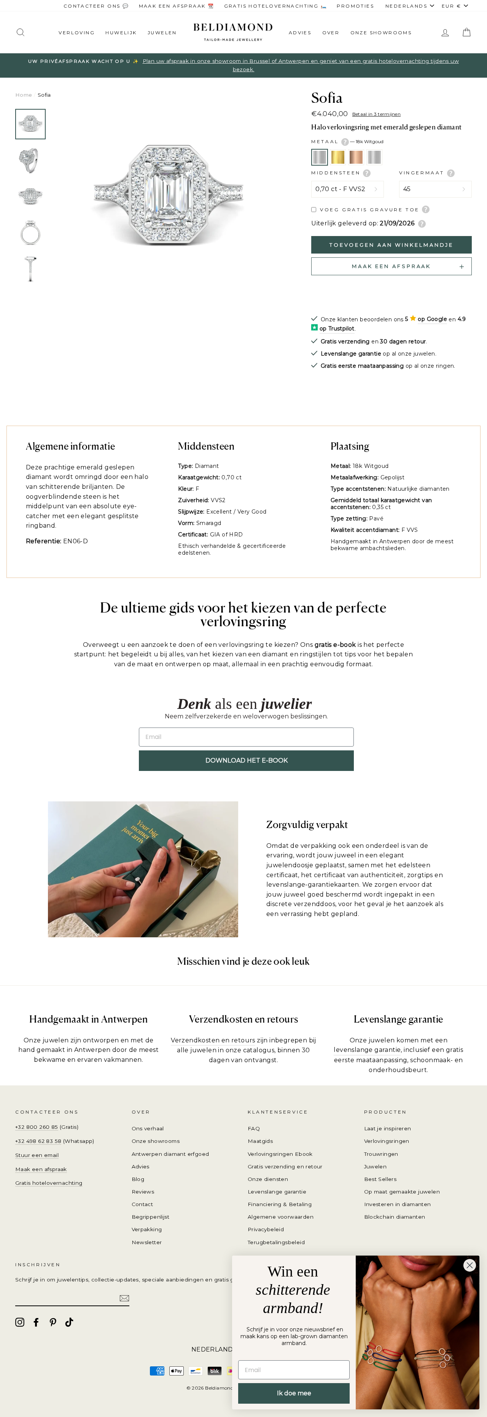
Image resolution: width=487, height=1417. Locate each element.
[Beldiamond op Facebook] (36, 1322)
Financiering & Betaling (280, 1204)
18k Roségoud (356, 157)
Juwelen (375, 1166)
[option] (243, 65)
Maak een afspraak (41, 1169)
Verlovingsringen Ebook (280, 1154)
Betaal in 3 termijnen (376, 114)
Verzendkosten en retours (213, 1040)
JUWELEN (162, 32)
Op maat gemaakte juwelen (402, 1192)
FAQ (254, 1128)
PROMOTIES (355, 6)
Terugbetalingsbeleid (276, 1242)
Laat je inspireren (387, 1128)
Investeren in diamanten (397, 1204)
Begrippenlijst (151, 1217)
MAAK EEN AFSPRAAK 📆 (177, 6)
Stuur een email (37, 1155)
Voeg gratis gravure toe (370, 209)
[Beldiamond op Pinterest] (52, 1322)
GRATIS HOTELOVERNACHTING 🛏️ (275, 6)
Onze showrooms (381, 32)
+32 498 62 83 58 (38, 1141)
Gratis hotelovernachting (49, 1183)
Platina (374, 157)
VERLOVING (77, 32)
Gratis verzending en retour (285, 1166)
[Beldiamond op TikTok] (69, 1322)
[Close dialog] (469, 1265)
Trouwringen (381, 1154)
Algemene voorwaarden (281, 1217)
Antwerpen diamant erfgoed (170, 1154)
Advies (300, 32)
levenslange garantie (367, 1049)
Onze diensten (268, 1179)
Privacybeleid (266, 1229)
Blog (138, 1179)
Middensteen (337, 173)
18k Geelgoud (337, 157)
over (331, 32)
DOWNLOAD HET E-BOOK (246, 760)
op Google (432, 319)
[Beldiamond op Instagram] (19, 1322)
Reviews (143, 1192)
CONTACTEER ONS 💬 (96, 6)
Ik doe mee (294, 1393)
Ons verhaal (148, 1128)
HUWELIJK (121, 32)
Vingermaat (423, 173)
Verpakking (147, 1229)
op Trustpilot (337, 328)
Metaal (347, 141)
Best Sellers (380, 1179)
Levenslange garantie (277, 1192)
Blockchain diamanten (394, 1217)
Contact (142, 1204)
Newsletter (147, 1242)
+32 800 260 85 (36, 1127)
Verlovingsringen (386, 1141)
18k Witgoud (319, 157)
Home (23, 95)
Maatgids (260, 1141)
